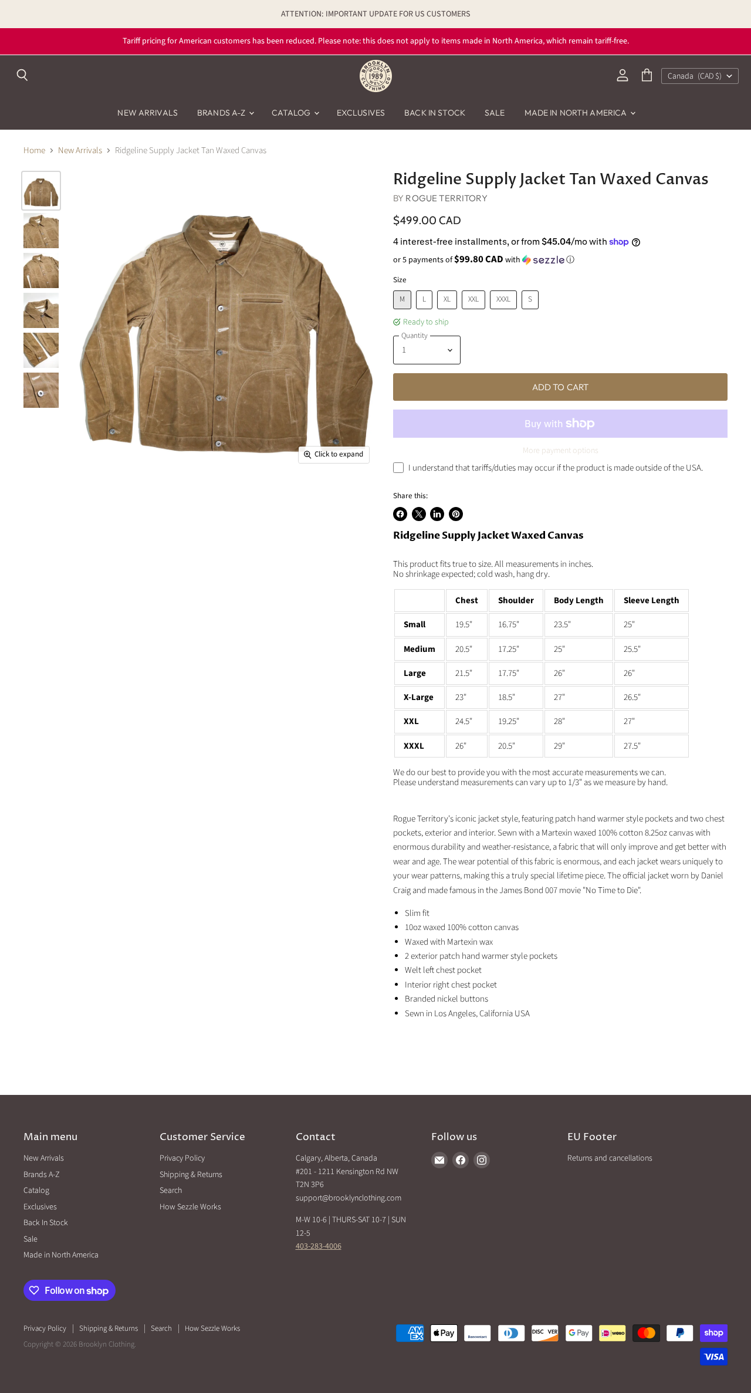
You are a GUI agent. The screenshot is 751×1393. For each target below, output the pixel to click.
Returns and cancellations (609, 1158)
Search (171, 1190)
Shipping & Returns (191, 1175)
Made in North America (577, 112)
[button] (560, 260)
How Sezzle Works (190, 1207)
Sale (495, 112)
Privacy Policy (182, 1158)
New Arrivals (147, 112)
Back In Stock (434, 112)
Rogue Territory (446, 198)
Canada (695, 76)
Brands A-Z (222, 112)
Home (34, 150)
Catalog (292, 112)
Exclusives (361, 112)
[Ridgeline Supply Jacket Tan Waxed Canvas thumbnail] (41, 190)
